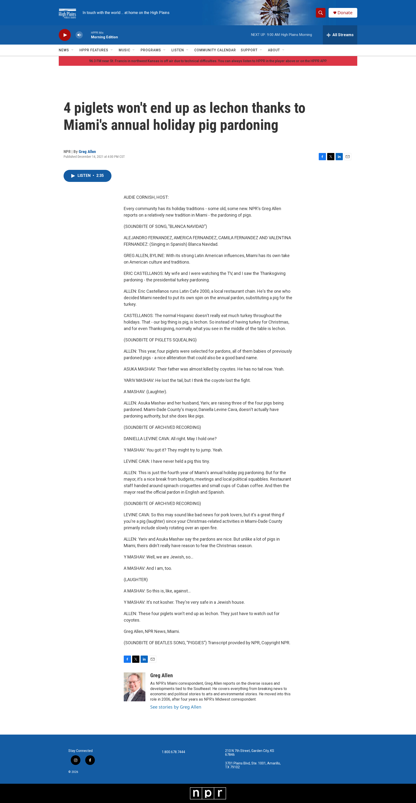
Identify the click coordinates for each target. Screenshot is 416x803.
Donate (345, 12)
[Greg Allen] (134, 686)
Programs (151, 50)
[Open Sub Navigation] (73, 50)
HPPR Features (93, 50)
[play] (65, 35)
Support (249, 50)
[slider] (87, 34)
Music (124, 50)
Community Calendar (215, 50)
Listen (177, 50)
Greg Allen (87, 151)
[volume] (79, 35)
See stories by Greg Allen (175, 707)
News (64, 50)
